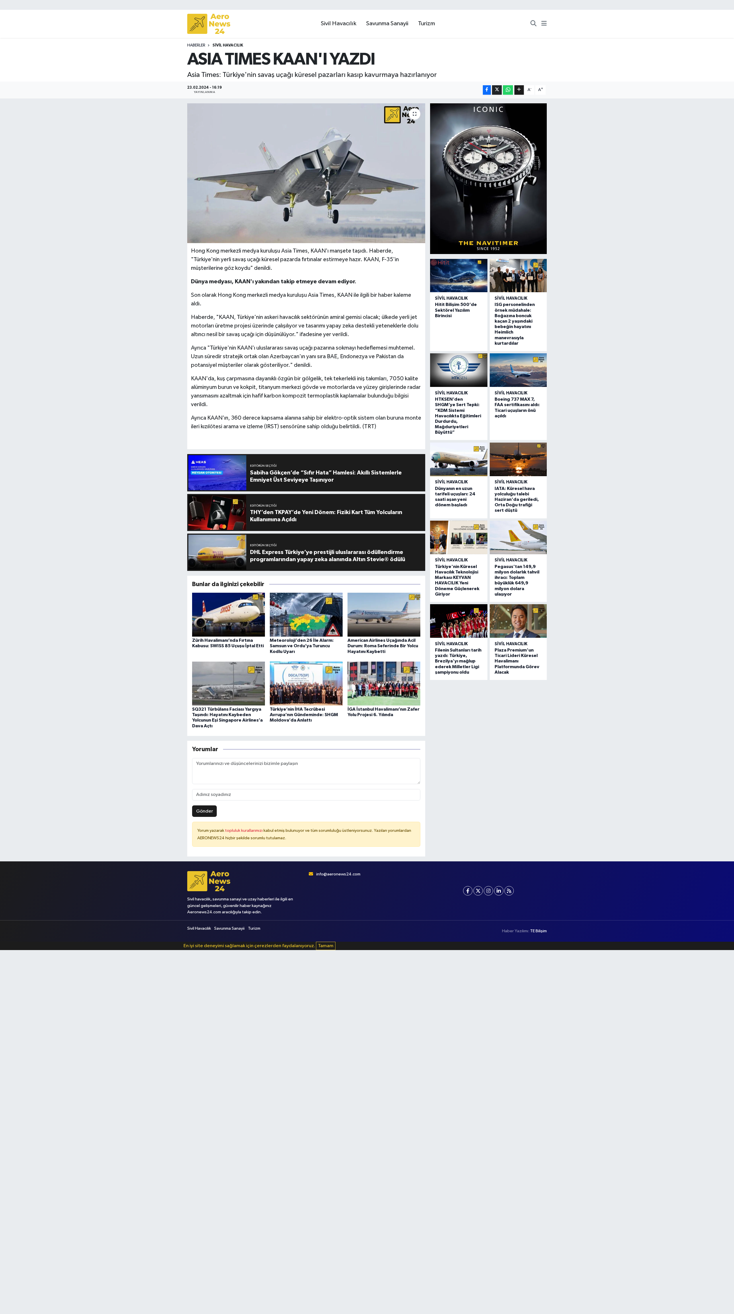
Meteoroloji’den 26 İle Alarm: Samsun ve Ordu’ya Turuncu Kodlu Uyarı (302, 646)
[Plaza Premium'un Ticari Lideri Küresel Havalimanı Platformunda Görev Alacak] (518, 621)
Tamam (325, 945)
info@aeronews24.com (338, 874)
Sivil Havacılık (338, 23)
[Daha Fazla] (519, 90)
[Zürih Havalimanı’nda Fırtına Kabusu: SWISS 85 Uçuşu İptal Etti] (228, 614)
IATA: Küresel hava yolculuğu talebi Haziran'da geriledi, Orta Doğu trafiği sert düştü (517, 499)
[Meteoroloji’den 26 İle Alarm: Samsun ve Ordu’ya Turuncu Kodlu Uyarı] (306, 614)
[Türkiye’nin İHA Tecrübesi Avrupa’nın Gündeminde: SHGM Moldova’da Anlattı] (306, 683)
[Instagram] (488, 891)
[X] (478, 891)
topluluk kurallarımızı (244, 830)
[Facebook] (468, 891)
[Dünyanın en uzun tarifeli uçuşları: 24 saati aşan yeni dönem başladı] (458, 459)
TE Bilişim (538, 931)
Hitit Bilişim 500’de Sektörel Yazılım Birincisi (456, 310)
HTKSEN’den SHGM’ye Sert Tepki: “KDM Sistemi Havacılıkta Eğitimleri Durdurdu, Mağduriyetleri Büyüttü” (458, 416)
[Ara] (533, 24)
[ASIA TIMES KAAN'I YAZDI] (306, 173)
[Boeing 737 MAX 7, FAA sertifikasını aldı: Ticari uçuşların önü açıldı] (518, 370)
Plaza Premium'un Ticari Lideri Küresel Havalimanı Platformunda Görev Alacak (517, 661)
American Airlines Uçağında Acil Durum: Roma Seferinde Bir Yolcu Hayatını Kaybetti (383, 646)
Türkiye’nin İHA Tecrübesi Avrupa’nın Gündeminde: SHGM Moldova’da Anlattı (304, 714)
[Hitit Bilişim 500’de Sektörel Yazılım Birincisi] (458, 275)
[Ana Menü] (544, 24)
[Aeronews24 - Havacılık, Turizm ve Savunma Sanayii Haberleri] (208, 24)
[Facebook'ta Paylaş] (487, 90)
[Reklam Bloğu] (488, 178)
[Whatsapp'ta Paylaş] (508, 90)
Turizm (426, 23)
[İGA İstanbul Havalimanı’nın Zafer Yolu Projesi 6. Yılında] (384, 683)
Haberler (196, 45)
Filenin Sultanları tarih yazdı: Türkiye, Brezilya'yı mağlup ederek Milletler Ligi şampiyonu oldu (458, 661)
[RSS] (509, 891)
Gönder (204, 811)
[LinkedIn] (498, 891)
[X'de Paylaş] (497, 90)
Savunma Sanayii (387, 23)
